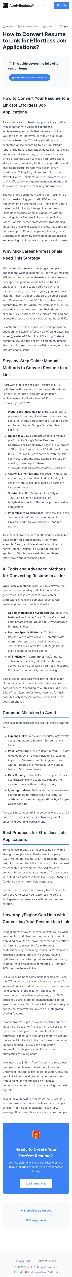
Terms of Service (47, 1260)
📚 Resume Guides (27, 26)
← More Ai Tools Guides (36, 1210)
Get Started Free (36, 1183)
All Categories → (36, 1220)
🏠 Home (8, 26)
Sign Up (62, 5)
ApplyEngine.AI (21, 6)
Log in (47, 5)
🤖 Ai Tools (49, 26)
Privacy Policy (23, 1260)
